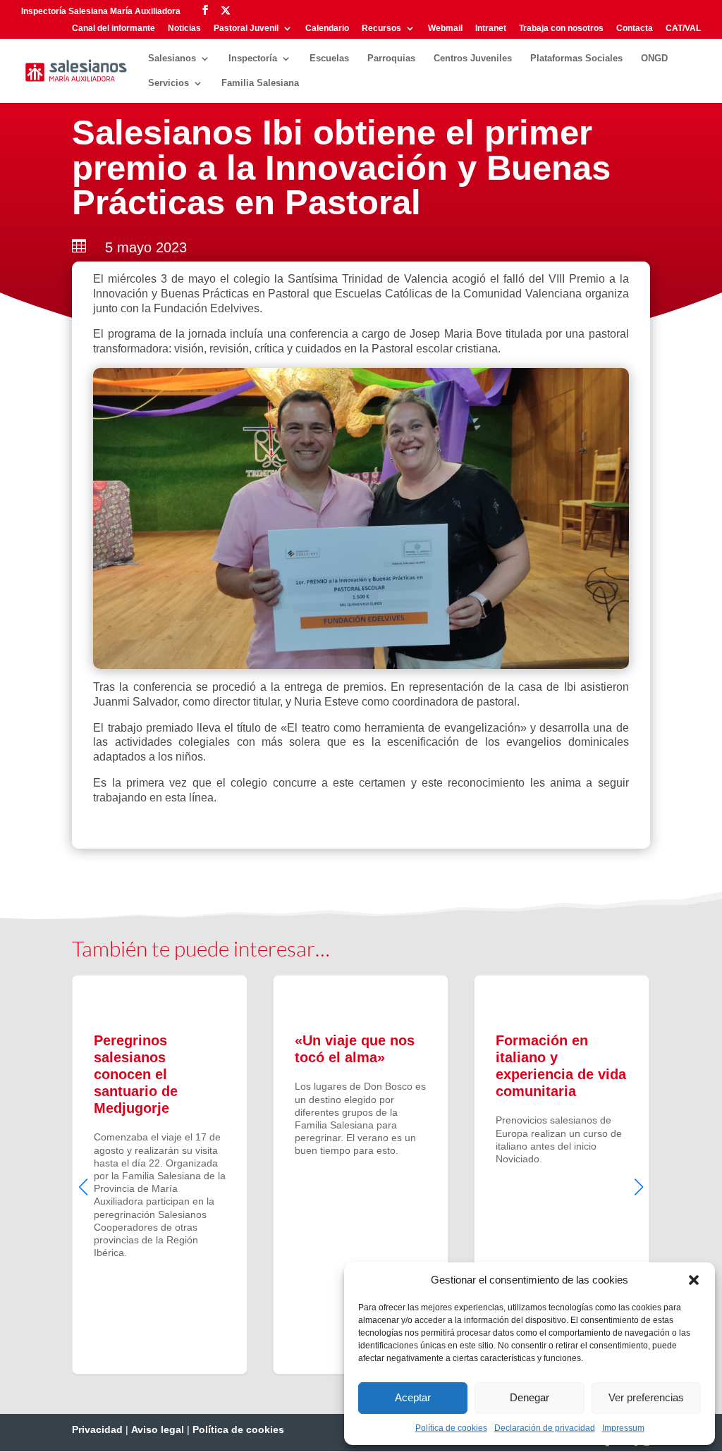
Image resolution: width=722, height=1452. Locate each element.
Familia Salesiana (260, 83)
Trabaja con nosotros (561, 28)
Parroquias (391, 58)
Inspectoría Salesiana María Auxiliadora (100, 11)
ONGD (654, 58)
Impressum (623, 1428)
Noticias (184, 28)
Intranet (490, 28)
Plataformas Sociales (576, 58)
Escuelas (329, 58)
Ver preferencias (646, 1397)
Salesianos (172, 58)
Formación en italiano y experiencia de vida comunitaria (562, 1175)
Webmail (445, 28)
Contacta (634, 28)
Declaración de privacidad (544, 1428)
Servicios (168, 83)
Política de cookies (451, 1428)
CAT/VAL (683, 28)
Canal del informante (113, 28)
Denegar (529, 1397)
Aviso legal (157, 1429)
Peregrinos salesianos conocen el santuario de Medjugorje (160, 1175)
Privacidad (97, 1429)
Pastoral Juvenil (246, 28)
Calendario (327, 28)
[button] (694, 1280)
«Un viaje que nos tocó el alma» (361, 1175)
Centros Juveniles (473, 58)
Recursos (381, 28)
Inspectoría (252, 58)
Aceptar (413, 1397)
